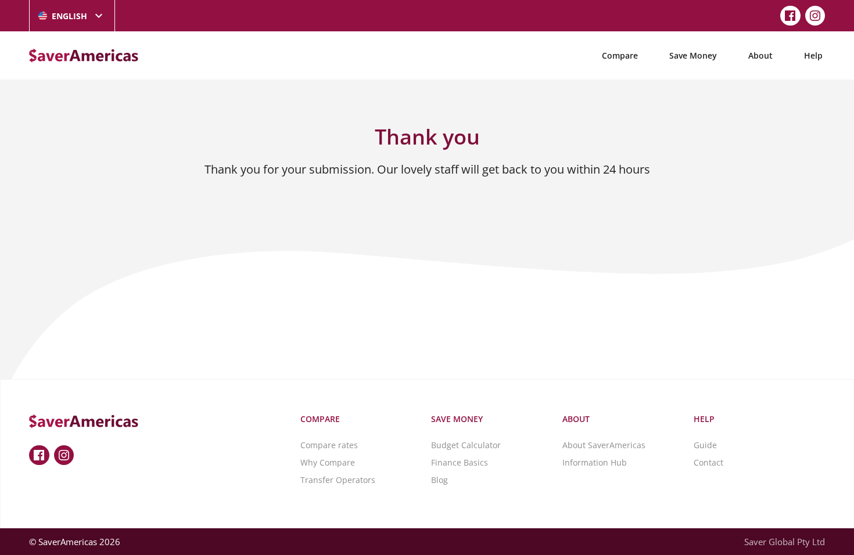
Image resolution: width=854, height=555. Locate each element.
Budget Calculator (466, 445)
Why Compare (327, 462)
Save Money (693, 55)
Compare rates (329, 445)
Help (813, 55)
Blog (439, 479)
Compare (620, 55)
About (760, 55)
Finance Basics (459, 462)
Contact (708, 462)
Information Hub (594, 462)
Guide (705, 445)
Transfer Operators (337, 479)
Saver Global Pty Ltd (784, 541)
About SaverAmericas (603, 445)
